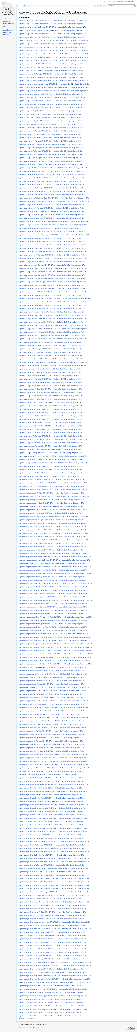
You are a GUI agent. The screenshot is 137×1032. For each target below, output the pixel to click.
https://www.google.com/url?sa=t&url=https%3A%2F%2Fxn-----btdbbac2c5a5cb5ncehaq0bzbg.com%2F (53, 225)
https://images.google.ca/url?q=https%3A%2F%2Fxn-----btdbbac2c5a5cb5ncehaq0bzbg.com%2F (51, 506)
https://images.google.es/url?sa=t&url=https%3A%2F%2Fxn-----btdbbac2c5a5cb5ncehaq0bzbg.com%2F (53, 687)
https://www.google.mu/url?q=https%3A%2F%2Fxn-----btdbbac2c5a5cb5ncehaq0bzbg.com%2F (50, 426)
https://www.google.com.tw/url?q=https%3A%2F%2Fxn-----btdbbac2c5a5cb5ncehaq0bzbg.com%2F (51, 335)
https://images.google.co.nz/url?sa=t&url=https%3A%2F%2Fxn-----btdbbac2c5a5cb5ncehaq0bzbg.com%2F (54, 556)
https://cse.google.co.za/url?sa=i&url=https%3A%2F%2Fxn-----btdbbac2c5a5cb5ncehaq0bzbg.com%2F (53, 80)
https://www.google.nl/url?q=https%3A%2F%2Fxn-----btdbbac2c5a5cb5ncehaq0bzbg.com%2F (50, 429)
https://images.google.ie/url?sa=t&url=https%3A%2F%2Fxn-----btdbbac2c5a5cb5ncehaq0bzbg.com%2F (53, 717)
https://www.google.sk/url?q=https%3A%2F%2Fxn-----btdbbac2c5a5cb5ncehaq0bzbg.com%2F (50, 469)
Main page (20, 6)
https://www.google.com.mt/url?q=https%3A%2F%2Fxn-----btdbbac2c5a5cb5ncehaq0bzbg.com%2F (51, 285)
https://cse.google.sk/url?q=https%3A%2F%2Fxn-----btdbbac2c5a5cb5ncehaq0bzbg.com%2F (49, 114)
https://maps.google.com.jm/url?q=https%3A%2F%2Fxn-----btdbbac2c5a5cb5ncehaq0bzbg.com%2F (52, 952)
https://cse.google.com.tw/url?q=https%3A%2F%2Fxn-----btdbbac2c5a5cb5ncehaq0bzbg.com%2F (51, 104)
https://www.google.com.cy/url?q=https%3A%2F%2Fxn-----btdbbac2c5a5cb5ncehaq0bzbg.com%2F (51, 255)
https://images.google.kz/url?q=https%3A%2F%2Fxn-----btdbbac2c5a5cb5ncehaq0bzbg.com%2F (51, 734)
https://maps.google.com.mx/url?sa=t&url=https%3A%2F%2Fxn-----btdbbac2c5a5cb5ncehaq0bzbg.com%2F (54, 962)
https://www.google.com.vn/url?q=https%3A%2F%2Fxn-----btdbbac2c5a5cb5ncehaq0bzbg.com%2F (51, 339)
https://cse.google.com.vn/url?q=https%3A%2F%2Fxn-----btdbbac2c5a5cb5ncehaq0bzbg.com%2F (51, 107)
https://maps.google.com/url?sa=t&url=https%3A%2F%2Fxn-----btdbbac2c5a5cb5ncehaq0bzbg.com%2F (53, 895)
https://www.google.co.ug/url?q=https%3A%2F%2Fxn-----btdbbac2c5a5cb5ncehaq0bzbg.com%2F (51, 208)
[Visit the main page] (8, 7)
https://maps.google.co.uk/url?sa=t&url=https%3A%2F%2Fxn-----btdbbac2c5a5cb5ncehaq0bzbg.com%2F (53, 885)
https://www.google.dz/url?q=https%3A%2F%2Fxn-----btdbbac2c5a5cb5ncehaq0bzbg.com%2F (50, 349)
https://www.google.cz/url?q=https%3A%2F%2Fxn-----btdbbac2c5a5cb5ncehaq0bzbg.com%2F (50, 342)
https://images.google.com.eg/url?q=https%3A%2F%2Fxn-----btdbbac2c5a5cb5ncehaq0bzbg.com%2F (52, 603)
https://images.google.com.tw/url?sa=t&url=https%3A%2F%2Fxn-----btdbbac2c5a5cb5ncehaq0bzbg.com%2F (55, 660)
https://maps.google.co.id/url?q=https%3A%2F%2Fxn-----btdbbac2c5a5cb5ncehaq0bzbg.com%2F (51, 848)
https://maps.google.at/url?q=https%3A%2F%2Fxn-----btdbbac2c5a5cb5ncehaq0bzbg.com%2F (50, 794)
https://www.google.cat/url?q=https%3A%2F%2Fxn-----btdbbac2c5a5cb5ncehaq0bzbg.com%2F (50, 161)
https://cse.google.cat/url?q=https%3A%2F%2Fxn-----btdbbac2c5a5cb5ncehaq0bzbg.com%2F (50, 30)
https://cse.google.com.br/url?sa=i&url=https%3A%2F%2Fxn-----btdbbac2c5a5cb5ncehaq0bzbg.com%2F (53, 87)
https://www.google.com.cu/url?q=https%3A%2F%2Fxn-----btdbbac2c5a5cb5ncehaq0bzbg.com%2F (51, 251)
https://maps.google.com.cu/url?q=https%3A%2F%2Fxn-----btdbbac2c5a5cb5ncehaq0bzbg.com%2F (52, 932)
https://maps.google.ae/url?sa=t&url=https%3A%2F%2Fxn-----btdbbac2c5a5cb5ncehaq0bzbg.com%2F (52, 784)
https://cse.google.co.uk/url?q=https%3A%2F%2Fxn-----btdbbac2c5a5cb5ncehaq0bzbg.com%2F (50, 70)
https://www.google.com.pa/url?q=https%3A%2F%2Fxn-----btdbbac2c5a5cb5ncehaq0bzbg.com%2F (52, 305)
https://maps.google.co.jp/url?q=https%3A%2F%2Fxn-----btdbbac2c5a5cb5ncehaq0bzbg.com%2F (51, 865)
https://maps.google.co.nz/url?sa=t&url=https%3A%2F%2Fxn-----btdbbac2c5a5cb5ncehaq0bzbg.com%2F (53, 878)
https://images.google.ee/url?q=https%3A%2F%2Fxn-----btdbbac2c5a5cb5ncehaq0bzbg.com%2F (51, 684)
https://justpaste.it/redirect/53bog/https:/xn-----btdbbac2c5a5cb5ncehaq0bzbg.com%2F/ (47, 774)
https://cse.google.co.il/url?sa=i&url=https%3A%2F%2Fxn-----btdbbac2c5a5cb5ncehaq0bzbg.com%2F (52, 44)
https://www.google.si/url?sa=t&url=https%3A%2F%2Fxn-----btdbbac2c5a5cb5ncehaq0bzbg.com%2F (52, 463)
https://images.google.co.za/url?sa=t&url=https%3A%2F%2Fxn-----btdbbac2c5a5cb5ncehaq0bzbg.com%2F (54, 567)
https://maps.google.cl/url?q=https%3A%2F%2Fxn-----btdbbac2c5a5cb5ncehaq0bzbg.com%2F (50, 835)
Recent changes (7, 19)
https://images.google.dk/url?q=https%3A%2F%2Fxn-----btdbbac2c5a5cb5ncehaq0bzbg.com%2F (51, 677)
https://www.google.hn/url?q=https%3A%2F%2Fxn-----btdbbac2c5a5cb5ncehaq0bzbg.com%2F (50, 379)
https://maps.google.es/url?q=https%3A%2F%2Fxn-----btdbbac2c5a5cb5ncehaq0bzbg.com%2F (50, 1012)
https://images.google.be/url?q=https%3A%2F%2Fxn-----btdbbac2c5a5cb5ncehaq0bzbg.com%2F (51, 493)
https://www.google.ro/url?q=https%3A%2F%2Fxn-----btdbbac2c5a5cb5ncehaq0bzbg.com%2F (50, 446)
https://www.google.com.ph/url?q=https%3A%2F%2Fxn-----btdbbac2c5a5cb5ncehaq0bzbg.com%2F (52, 312)
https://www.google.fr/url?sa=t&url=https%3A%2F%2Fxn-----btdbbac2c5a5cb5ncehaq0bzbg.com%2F (52, 365)
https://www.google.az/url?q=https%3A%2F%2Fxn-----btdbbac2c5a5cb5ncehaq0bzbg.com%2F (50, 137)
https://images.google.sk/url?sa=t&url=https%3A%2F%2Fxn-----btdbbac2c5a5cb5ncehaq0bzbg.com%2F (53, 768)
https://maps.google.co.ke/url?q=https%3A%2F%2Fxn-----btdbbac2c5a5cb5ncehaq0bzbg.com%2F (51, 872)
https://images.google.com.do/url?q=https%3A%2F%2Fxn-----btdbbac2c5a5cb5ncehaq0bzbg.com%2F (52, 597)
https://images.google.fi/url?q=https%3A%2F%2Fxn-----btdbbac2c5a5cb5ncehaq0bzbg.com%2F (50, 694)
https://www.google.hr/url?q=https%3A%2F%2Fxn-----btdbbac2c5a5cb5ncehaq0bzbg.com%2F (50, 382)
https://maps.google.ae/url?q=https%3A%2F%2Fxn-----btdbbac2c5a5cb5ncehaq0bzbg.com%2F (50, 781)
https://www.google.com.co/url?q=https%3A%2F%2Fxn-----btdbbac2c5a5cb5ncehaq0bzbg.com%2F (51, 248)
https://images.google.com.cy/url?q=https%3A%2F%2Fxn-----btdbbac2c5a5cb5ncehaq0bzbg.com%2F (52, 593)
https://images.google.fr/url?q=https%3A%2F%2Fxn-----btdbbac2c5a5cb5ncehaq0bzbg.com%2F (50, 697)
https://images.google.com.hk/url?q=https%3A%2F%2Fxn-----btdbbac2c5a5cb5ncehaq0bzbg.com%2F (52, 613)
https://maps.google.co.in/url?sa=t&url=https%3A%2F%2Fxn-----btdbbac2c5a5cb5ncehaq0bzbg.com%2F (53, 862)
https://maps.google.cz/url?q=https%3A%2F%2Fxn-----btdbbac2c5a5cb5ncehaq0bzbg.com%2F (50, 986)
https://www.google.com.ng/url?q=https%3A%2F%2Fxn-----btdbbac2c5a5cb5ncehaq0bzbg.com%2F (52, 295)
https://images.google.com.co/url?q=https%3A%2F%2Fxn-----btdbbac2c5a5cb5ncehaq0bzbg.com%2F (52, 590)
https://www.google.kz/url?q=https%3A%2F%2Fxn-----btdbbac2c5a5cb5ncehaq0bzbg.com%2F (50, 402)
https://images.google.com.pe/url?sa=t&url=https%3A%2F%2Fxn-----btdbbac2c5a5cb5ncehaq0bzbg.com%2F (55, 644)
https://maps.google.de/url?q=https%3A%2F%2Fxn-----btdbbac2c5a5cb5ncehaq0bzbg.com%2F (50, 992)
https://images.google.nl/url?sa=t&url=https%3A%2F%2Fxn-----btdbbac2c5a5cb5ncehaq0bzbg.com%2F (53, 754)
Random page (6, 21)
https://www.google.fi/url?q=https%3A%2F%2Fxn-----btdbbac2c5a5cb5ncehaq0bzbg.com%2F (49, 359)
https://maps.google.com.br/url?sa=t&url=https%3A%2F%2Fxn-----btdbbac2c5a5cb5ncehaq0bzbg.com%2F (54, 922)
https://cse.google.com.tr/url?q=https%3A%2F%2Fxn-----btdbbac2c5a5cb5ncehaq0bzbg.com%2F (51, 101)
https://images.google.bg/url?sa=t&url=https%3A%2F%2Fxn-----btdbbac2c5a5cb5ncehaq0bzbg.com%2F (53, 496)
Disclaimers (36, 1027)
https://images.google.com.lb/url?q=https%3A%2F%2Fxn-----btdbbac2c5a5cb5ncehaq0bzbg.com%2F (52, 627)
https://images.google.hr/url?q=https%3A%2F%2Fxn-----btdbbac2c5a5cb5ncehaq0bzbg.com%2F (51, 714)
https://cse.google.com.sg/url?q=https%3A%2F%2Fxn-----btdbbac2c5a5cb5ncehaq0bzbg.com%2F (51, 94)
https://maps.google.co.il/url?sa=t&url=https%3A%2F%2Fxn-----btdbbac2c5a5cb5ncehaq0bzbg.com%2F (53, 858)
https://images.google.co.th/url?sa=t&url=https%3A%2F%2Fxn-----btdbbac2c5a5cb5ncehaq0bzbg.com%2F (54, 560)
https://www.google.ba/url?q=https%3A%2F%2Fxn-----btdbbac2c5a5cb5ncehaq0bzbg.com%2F (50, 141)
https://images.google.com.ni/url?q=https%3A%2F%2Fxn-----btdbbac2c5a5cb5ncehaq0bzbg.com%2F (52, 640)
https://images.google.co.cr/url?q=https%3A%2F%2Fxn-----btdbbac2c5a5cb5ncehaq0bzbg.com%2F (51, 526)
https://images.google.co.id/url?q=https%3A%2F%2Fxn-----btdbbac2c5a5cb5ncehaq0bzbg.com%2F (51, 530)
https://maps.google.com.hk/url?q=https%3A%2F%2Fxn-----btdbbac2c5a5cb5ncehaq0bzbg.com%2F (52, 949)
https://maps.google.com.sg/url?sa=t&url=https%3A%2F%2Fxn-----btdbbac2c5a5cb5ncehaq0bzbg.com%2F (54, 976)
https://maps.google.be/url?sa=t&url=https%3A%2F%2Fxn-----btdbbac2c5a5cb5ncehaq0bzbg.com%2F (52, 805)
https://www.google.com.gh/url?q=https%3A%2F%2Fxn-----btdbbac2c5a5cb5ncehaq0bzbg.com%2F (52, 261)
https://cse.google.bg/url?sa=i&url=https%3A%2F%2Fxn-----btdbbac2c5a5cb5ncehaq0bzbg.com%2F (52, 27)
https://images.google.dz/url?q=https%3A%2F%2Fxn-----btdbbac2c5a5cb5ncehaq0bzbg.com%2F (51, 681)
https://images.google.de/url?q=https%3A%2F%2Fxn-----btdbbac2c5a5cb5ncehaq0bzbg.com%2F (51, 670)
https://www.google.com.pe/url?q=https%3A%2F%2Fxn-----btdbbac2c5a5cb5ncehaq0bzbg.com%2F (52, 308)
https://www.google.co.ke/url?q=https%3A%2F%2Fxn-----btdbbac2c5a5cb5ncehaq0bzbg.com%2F (51, 188)
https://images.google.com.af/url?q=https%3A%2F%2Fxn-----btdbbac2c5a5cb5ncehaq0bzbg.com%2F (52, 570)
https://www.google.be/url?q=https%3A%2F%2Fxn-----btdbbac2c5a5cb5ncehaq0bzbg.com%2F (50, 144)
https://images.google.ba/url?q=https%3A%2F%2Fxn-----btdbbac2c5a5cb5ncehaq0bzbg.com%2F (51, 486)
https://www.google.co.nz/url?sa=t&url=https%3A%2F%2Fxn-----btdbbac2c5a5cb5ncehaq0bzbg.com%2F (53, 198)
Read (90, 6)
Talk (114, 1)
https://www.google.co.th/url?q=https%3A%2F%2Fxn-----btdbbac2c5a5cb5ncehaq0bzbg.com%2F (51, 205)
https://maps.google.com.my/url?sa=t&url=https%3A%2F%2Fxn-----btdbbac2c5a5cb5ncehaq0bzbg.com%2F (54, 965)
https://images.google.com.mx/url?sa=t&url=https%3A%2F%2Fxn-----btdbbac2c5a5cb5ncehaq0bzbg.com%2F (55, 637)
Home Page (6, 29)
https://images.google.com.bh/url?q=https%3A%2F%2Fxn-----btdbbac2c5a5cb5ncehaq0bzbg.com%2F (52, 577)
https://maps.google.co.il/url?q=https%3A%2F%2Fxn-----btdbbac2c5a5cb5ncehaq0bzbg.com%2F (51, 855)
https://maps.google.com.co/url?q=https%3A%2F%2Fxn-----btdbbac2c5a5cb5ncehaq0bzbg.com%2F (52, 925)
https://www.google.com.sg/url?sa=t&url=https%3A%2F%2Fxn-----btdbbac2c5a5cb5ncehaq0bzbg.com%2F (54, 329)
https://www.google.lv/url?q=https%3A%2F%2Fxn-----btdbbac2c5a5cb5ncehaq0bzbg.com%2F (50, 419)
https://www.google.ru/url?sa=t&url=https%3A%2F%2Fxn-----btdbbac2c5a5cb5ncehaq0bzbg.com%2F (52, 456)
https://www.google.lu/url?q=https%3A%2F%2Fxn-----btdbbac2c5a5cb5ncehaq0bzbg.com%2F (50, 416)
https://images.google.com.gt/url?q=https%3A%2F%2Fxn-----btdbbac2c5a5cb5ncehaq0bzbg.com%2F (52, 610)
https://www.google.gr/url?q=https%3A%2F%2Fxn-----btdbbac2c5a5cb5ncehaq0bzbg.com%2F (50, 375)
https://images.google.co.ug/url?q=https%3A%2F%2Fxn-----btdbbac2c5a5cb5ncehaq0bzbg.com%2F (52, 563)
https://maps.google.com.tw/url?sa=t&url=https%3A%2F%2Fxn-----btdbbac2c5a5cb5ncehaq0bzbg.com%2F (54, 982)
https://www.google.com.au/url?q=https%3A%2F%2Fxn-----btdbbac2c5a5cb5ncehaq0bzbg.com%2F (52, 231)
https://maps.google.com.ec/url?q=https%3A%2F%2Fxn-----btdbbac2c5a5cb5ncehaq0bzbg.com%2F (52, 939)
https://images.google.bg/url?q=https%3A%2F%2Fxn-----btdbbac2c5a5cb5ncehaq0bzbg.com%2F (51, 499)
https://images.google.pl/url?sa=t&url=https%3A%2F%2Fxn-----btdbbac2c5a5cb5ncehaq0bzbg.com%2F (53, 758)
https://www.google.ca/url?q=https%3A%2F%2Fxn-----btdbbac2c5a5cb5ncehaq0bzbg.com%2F (50, 158)
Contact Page (6, 34)
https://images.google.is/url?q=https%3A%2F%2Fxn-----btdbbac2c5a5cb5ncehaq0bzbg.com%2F (50, 724)
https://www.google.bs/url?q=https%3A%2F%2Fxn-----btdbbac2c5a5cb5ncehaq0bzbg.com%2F (50, 151)
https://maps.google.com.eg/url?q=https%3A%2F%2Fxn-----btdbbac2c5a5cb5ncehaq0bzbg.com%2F (52, 942)
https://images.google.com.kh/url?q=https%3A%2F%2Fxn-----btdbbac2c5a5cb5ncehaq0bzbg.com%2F (52, 624)
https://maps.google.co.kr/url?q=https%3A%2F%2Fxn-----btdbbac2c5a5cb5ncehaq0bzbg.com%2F (51, 875)
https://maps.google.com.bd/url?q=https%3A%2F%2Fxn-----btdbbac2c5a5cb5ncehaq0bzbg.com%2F (52, 908)
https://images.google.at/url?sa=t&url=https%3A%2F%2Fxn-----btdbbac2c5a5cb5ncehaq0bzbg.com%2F (53, 483)
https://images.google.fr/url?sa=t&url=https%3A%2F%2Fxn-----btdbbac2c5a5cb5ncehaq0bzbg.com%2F (53, 701)
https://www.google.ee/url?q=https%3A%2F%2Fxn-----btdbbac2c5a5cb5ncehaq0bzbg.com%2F (50, 352)
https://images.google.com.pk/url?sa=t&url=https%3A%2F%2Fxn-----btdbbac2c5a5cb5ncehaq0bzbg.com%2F (55, 647)
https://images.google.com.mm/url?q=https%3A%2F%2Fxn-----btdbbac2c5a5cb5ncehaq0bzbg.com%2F (53, 634)
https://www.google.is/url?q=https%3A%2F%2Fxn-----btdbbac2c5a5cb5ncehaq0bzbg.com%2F (50, 392)
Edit (95, 6)
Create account (128, 1)
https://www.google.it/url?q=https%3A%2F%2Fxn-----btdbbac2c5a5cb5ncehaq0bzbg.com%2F (49, 396)
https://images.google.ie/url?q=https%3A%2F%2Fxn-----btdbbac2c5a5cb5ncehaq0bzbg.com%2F (50, 721)
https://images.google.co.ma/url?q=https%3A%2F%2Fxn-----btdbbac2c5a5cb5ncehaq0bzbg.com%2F (52, 553)
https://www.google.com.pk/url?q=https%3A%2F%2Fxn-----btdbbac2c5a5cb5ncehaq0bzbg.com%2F (51, 315)
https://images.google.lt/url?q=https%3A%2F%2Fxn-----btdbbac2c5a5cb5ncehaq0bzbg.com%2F (50, 741)
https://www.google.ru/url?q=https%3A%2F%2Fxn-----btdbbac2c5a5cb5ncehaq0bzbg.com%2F (50, 453)
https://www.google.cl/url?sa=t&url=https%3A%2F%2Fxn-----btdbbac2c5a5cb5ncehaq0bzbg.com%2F (52, 168)
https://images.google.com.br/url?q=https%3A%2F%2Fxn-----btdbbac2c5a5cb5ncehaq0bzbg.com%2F (52, 587)
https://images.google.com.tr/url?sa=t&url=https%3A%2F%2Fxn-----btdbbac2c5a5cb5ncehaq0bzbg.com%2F (54, 657)
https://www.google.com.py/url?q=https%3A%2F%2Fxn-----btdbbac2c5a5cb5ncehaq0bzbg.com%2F (51, 318)
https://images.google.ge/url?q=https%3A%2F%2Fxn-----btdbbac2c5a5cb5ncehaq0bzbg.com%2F (51, 704)
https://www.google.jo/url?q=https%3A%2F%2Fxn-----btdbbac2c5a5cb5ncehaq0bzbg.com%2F (50, 399)
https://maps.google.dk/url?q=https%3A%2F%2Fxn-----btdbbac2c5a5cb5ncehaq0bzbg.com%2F (50, 999)
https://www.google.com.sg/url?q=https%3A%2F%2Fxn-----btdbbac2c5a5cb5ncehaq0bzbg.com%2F (51, 325)
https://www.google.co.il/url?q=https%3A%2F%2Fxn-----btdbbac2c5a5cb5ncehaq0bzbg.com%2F (50, 181)
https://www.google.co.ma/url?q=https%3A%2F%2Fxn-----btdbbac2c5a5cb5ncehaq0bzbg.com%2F (51, 191)
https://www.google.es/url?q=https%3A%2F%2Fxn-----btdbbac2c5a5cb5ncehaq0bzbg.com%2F (50, 355)
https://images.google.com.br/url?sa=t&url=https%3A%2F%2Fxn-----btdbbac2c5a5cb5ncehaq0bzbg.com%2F (54, 583)
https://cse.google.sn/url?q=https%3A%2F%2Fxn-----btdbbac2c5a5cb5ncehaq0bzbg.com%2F (49, 117)
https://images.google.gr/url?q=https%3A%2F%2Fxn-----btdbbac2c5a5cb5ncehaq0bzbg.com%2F (51, 711)
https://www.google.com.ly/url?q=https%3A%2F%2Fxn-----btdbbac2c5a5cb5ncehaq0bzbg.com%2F (51, 278)
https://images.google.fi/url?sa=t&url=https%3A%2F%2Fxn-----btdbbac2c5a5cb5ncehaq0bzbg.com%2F (53, 691)
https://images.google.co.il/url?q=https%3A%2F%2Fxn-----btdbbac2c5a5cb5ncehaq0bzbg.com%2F (51, 536)
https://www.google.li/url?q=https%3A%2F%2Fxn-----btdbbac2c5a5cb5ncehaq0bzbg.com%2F (49, 406)
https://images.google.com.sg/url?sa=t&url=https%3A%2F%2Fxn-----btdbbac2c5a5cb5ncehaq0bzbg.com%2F (55, 654)
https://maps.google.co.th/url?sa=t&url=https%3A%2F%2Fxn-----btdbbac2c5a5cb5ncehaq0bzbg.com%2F (53, 882)
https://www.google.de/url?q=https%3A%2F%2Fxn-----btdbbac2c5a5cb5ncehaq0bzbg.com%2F (50, 345)
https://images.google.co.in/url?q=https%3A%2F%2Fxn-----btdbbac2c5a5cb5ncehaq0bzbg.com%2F (51, 543)
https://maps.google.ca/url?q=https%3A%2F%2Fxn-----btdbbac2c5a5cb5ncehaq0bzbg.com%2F (50, 821)
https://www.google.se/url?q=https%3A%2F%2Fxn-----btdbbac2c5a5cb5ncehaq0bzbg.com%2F (50, 459)
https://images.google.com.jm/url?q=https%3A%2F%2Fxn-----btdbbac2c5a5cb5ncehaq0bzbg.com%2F (52, 620)
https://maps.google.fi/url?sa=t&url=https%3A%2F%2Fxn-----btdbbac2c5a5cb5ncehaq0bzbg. (49, 1016)
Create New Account (8, 30)
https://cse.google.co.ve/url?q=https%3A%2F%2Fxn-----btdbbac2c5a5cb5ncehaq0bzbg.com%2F (50, 74)
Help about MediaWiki (8, 23)
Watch (106, 5)
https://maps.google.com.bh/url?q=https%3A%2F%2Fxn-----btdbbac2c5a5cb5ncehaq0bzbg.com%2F (52, 912)
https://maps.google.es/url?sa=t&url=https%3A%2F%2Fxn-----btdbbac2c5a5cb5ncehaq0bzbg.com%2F (52, 1009)
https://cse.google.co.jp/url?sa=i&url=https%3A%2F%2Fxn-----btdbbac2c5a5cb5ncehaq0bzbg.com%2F (53, 50)
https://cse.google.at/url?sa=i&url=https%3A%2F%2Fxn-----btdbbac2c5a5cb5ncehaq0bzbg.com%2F (52, 20)
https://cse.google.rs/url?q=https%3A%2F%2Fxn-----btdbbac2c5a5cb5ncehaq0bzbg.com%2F (49, 111)
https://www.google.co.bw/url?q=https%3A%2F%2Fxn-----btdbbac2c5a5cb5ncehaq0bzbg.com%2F (51, 174)
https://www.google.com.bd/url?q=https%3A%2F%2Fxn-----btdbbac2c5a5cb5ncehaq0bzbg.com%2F (52, 238)
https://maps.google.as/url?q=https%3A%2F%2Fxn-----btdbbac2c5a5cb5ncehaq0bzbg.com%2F (50, 788)
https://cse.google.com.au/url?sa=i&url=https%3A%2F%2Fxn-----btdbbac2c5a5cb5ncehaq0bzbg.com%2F (53, 84)
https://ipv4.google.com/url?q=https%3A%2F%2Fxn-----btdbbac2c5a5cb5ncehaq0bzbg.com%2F (50, 771)
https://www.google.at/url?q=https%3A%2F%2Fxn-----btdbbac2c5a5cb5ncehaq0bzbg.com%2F (50, 134)
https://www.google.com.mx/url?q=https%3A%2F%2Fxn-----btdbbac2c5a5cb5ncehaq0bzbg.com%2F (52, 288)
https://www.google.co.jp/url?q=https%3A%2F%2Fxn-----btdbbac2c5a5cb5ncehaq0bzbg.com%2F (51, 184)
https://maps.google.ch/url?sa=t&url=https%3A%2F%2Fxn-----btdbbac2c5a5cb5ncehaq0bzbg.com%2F (52, 828)
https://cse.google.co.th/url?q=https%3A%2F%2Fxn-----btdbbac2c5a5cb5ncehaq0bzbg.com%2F (50, 64)
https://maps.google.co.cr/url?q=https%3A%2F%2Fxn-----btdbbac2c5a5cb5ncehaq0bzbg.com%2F (51, 845)
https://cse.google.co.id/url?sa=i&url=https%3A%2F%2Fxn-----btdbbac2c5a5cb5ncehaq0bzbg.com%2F (53, 40)
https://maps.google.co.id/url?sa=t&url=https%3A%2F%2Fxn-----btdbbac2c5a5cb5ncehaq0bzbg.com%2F (53, 851)
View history (100, 6)
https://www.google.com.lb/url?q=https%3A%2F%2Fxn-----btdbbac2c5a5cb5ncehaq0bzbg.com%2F (51, 275)
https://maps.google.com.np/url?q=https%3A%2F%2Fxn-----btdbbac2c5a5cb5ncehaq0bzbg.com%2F (52, 972)
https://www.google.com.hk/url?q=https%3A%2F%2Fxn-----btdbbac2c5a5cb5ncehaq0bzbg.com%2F (51, 268)
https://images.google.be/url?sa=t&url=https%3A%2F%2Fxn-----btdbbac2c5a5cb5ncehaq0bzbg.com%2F (53, 489)
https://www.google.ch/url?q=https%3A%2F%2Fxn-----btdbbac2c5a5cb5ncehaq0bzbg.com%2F (50, 164)
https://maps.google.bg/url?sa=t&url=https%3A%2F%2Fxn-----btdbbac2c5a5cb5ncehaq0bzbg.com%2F (52, 808)
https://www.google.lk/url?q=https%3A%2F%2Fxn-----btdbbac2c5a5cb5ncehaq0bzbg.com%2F (50, 409)
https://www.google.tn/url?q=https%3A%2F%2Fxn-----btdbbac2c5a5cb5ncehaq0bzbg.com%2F (50, 473)
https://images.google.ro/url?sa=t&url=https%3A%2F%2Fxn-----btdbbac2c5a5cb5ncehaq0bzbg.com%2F (53, 764)
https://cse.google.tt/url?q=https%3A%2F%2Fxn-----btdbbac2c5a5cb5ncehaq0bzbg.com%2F (49, 124)
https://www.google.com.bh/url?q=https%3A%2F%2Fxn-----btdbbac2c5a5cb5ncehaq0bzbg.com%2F (52, 241)
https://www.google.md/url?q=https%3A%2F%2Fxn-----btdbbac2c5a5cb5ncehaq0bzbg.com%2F (50, 422)
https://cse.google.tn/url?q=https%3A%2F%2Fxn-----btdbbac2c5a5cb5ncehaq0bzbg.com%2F (49, 121)
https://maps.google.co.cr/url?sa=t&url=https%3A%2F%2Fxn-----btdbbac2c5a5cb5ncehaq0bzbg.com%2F (53, 841)
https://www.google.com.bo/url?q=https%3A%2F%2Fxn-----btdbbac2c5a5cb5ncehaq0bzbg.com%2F (52, 245)
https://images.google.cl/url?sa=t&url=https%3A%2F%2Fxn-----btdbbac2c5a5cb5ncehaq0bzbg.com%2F (53, 516)
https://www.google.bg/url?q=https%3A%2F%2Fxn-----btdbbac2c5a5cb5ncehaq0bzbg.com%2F (50, 148)
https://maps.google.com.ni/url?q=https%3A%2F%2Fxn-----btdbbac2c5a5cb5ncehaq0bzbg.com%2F (51, 969)
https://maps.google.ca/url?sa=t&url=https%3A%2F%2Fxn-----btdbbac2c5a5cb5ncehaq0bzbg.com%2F (52, 818)
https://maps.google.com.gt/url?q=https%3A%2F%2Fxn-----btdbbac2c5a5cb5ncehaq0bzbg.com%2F (51, 945)
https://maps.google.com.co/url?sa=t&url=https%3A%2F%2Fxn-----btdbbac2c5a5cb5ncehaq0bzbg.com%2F (54, 929)
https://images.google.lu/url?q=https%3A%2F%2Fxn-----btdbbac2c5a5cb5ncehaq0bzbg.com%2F (50, 744)
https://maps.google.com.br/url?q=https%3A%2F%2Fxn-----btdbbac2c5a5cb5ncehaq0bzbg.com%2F (52, 919)
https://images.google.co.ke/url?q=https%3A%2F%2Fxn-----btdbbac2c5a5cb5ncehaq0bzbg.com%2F (52, 546)
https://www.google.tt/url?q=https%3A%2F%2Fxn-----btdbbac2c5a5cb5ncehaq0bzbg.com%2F (49, 476)
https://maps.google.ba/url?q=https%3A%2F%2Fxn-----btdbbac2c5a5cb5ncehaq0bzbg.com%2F (50, 798)
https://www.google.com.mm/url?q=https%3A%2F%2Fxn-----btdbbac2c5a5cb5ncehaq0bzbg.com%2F (52, 282)
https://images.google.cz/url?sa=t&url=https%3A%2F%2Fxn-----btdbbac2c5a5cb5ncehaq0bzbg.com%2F (53, 667)
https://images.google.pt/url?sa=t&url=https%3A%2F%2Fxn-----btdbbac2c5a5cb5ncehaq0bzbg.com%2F (53, 761)
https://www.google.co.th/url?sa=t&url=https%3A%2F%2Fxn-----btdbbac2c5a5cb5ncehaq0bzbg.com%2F (53, 201)
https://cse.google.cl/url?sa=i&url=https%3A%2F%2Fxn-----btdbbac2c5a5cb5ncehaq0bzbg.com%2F (52, 37)
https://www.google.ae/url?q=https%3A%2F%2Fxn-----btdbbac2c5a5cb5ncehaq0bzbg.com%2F (50, 131)
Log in (134, 1)
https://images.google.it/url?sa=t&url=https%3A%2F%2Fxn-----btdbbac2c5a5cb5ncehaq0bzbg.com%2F (53, 727)
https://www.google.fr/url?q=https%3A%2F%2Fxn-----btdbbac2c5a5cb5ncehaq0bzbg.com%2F (50, 369)
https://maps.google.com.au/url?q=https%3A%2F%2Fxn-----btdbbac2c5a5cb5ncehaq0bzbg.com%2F (52, 905)
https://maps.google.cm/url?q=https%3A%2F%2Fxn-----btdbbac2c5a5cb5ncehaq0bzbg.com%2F (50, 838)
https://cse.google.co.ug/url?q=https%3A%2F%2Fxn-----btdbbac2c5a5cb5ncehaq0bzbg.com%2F (50, 67)
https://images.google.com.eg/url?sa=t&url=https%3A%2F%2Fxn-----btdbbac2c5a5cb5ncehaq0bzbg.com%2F (55, 600)
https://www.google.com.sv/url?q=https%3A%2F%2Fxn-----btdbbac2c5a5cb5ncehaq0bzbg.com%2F (51, 332)
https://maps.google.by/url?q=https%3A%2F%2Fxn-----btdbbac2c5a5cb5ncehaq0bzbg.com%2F (50, 815)
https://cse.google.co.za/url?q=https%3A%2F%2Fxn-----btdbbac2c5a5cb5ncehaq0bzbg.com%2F (50, 77)
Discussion (27, 6)
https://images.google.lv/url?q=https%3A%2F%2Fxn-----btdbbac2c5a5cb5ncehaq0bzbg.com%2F (50, 748)
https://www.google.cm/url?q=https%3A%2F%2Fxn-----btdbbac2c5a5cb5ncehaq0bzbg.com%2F (50, 171)
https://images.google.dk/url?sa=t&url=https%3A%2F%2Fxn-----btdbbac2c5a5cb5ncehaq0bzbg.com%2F (53, 674)
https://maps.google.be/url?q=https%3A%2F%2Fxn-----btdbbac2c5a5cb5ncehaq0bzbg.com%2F (50, 801)
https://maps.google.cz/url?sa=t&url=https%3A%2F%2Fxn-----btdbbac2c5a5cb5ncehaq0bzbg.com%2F (52, 989)
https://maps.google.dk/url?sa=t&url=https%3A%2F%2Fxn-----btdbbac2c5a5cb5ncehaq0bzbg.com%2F (52, 996)
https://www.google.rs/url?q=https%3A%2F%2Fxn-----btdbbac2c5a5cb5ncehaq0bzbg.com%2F (50, 449)
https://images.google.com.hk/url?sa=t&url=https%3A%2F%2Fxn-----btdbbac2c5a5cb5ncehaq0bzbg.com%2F (55, 617)
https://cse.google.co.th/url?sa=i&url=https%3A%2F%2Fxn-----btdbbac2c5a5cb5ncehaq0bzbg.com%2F (53, 60)
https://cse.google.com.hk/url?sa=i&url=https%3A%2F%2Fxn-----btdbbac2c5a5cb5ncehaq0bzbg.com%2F (53, 91)
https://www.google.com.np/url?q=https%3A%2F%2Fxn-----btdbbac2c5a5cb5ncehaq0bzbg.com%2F (52, 302)
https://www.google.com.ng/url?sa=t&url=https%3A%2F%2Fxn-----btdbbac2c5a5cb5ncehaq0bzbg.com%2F (54, 298)
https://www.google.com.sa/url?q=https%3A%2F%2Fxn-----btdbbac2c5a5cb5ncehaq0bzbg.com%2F (51, 322)
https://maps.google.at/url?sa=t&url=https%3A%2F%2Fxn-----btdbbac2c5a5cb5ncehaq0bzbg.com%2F (52, 791)
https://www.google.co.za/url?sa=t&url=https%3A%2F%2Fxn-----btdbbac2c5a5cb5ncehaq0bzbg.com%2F (53, 221)
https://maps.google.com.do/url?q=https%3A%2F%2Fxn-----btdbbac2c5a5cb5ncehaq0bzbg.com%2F (52, 935)
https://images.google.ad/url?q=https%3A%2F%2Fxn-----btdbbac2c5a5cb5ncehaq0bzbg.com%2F (51, 479)
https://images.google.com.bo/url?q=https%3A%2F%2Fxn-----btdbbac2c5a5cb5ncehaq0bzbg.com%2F (52, 580)
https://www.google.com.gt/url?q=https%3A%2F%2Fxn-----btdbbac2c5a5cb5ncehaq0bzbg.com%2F (51, 265)
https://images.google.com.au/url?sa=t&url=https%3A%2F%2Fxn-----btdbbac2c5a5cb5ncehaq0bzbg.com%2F (55, 573)
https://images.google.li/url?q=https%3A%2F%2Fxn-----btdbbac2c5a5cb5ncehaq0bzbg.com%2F (50, 737)
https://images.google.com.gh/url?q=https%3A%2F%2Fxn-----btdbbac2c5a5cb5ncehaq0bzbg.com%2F (52, 607)
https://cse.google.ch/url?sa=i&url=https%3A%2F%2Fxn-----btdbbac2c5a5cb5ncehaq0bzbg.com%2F (52, 34)
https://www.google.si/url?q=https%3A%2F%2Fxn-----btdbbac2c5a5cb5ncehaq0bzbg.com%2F (50, 466)
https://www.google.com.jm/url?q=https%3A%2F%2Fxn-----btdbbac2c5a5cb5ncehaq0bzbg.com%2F (51, 272)
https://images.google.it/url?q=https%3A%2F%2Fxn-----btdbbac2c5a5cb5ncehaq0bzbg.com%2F (50, 731)
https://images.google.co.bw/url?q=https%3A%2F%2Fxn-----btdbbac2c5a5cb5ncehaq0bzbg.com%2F (52, 523)
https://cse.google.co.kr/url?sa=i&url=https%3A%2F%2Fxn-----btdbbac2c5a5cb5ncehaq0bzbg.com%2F (53, 54)
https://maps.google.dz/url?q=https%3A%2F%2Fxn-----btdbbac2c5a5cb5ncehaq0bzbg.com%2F (50, 1002)
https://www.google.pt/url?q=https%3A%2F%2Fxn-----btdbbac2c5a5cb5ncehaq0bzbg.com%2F (50, 443)
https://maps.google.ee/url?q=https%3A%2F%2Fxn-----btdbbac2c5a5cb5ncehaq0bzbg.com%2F (50, 1006)
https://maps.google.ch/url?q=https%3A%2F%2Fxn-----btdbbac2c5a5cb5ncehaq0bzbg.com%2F (50, 825)
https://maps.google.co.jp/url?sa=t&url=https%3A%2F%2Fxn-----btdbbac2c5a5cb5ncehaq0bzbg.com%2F (53, 868)
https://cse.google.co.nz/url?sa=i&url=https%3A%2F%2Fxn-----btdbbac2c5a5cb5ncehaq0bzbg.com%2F (53, 57)
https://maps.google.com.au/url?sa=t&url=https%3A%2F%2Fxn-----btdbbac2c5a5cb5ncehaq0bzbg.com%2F (54, 902)
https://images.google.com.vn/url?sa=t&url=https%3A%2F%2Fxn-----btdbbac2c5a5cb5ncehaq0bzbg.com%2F (55, 664)
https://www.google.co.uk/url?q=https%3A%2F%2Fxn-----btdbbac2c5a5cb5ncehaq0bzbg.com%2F (51, 211)
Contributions (119, 1)
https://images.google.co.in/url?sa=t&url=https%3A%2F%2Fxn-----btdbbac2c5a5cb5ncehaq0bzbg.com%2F (54, 540)
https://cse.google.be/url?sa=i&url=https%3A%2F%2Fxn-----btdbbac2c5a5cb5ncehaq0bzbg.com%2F (52, 23)
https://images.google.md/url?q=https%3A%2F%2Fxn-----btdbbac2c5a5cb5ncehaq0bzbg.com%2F (51, 751)
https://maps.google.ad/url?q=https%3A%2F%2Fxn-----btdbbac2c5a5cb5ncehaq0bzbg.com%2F (50, 778)
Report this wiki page (27, 1018)
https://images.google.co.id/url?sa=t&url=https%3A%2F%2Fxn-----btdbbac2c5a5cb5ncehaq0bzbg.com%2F (54, 533)
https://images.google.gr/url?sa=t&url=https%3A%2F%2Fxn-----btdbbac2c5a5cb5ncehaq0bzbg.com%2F (53, 707)
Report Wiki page (7, 32)
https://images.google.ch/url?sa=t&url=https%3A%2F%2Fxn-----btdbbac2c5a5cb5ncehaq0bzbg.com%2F (53, 510)
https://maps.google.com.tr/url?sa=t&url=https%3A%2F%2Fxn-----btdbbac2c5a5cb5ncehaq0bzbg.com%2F (54, 979)
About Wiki (29, 1027)
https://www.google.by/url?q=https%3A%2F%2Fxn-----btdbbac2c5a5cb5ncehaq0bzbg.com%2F (50, 154)
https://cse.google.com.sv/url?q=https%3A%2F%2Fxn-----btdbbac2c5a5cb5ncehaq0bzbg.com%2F (51, 97)
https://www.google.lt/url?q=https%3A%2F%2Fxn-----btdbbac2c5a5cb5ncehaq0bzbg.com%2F (49, 412)
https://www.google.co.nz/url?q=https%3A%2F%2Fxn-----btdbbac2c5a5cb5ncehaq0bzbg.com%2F (51, 194)
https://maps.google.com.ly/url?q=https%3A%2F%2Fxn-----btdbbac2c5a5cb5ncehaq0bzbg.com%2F (51, 959)
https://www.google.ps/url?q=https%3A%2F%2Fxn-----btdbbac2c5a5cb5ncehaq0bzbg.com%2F (50, 436)
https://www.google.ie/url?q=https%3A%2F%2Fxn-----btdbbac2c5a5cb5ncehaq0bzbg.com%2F (50, 386)
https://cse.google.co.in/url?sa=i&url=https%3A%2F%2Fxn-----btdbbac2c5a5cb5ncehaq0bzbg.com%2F (53, 47)
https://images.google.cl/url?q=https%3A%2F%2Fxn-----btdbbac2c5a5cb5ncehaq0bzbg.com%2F (50, 513)
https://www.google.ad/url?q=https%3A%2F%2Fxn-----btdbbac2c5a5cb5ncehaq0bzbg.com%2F (50, 127)
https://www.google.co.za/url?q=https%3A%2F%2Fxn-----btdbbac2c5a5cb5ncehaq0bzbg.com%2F (51, 218)
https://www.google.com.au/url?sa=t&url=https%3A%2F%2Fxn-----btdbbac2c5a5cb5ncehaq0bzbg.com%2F (54, 235)
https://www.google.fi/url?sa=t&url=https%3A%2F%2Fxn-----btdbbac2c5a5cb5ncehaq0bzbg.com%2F (52, 362)
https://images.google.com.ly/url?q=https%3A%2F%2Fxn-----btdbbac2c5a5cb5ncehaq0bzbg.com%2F (52, 630)
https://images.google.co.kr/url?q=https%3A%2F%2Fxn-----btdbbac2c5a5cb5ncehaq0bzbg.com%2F (51, 550)
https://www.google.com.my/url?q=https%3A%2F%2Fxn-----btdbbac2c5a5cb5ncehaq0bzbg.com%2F (52, 292)
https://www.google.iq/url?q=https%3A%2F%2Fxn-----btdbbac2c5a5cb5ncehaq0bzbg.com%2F (50, 389)
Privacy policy (21, 1027)
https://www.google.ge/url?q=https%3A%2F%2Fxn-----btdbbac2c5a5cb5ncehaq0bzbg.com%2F (50, 372)
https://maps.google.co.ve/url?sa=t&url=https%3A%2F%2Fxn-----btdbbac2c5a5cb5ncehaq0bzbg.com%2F (53, 888)
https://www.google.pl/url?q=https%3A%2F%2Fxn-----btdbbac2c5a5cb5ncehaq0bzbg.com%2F (50, 432)
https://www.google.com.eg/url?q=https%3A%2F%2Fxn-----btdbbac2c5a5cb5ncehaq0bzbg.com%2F (52, 258)
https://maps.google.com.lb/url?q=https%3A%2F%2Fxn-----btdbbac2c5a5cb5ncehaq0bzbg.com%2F (51, 955)
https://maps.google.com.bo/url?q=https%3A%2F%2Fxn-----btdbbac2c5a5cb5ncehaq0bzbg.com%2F (52, 915)
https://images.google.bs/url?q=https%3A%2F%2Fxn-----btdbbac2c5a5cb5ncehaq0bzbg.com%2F (51, 503)
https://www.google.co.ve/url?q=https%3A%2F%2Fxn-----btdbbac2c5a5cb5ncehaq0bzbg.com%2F (51, 215)
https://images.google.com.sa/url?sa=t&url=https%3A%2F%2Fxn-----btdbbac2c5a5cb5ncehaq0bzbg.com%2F (55, 650)
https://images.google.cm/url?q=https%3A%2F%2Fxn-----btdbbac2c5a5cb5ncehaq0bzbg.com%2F (51, 520)
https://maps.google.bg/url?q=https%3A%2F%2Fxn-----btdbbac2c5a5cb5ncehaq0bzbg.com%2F (50, 811)
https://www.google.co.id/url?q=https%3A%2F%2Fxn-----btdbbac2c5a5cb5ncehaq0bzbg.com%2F (51, 178)
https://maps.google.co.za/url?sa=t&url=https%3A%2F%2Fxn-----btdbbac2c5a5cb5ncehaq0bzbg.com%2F (53, 892)
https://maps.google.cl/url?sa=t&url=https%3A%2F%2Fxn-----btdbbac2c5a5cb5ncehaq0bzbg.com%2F (52, 831)
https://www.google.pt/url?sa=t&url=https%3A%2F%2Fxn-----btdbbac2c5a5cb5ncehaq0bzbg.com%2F (52, 439)
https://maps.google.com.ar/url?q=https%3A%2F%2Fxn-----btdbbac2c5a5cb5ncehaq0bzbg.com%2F (52, 898)
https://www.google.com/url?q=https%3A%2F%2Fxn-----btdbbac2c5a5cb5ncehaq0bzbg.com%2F (50, 228)
